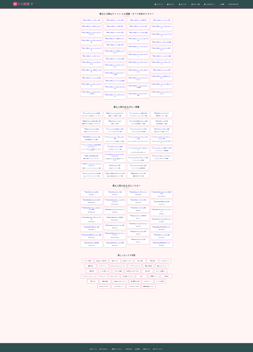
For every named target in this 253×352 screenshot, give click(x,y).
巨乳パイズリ (115, 260)
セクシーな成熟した (160, 271)
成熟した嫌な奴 (148, 265)
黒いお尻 (147, 271)
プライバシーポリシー (158, 349)
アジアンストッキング (135, 265)
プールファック (101, 276)
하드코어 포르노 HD (233, 4)
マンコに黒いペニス (105, 271)
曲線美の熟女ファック (148, 286)
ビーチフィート (103, 265)
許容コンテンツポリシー (117, 349)
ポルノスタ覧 (196, 4)
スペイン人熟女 (87, 260)
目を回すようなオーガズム (132, 271)
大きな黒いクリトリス (128, 276)
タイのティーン (147, 281)
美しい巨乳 (140, 260)
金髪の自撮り (105, 281)
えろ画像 (222, 4)
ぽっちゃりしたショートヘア (118, 265)
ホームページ (159, 4)
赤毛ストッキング (127, 260)
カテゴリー (171, 4)
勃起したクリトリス (161, 265)
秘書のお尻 (90, 265)
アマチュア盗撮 (118, 271)
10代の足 (166, 276)
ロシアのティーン (165, 260)
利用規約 (138, 349)
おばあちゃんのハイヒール (120, 281)
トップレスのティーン (118, 286)
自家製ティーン (154, 276)
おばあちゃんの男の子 (101, 260)
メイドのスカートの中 (133, 286)
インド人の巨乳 (160, 281)
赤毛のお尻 (152, 260)
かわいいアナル (114, 276)
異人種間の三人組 (135, 281)
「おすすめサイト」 (210, 4)
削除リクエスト (147, 349)
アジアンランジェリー (88, 276)
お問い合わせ (129, 349)
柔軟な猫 (91, 271)
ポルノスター (184, 4)
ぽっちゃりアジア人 (104, 286)
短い (141, 276)
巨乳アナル (93, 281)
